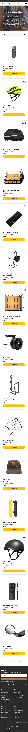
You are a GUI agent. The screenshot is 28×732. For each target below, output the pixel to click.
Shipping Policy (17, 708)
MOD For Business (5, 694)
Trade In (3, 697)
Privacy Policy (17, 712)
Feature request (5, 699)
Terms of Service (18, 714)
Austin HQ (3, 715)
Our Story (3, 708)
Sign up (14, 679)
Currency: (12, 726)
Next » (19, 661)
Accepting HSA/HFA (6, 701)
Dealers (3, 714)
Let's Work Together (6, 710)
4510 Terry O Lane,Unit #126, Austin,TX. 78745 (19, 696)
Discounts (16, 717)
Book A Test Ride (5, 692)
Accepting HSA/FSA (11, 0)
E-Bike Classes (4, 712)
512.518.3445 (16, 694)
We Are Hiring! (4, 717)
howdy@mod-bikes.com (19, 692)
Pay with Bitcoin (5, 695)
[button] (6, 68)
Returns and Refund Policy (20, 710)
